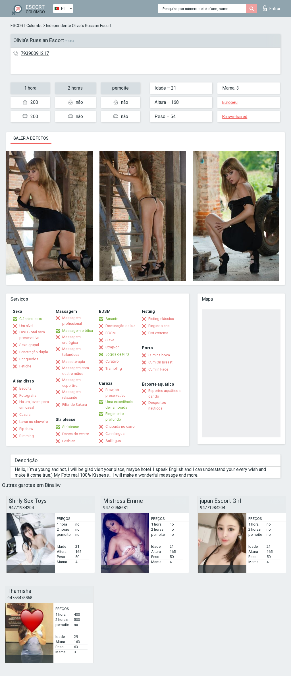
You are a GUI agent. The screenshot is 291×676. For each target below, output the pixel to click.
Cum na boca (159, 355)
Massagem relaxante (71, 395)
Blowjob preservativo (115, 393)
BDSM (110, 333)
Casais (24, 414)
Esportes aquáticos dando (164, 393)
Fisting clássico (161, 319)
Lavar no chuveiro (33, 421)
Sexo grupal (29, 345)
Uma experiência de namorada (119, 405)
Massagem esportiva (71, 383)
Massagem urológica (71, 340)
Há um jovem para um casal (34, 405)
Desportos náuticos (157, 405)
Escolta (25, 388)
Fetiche (25, 366)
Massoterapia (73, 361)
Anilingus (113, 441)
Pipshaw (26, 429)
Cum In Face (158, 369)
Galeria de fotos (31, 138)
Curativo (112, 361)
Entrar (274, 8)
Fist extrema (158, 333)
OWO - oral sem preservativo (32, 335)
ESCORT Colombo (27, 25)
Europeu (230, 102)
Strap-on (112, 347)
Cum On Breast (160, 362)
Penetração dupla (33, 352)
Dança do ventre (75, 434)
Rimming (26, 436)
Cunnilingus (114, 433)
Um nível (26, 326)
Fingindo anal (159, 326)
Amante (111, 319)
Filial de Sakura (74, 404)
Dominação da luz (120, 326)
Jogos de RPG (117, 354)
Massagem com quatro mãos (75, 371)
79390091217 (35, 53)
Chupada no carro (120, 426)
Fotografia (27, 395)
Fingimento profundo (114, 416)
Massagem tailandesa (71, 352)
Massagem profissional (72, 321)
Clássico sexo (30, 319)
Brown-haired (234, 116)
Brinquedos (28, 359)
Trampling (113, 368)
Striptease (70, 427)
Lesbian (68, 441)
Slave (109, 340)
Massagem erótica (77, 330)
